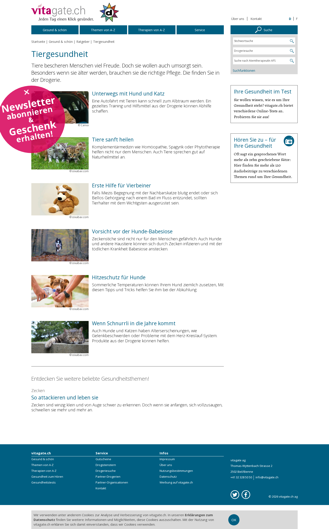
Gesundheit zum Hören (47, 477)
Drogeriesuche (106, 471)
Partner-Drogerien (108, 477)
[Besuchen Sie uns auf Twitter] (235, 494)
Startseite (38, 41)
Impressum (167, 459)
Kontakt (256, 19)
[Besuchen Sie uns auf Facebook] (245, 494)
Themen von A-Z (42, 465)
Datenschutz (168, 477)
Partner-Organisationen (112, 482)
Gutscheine (103, 459)
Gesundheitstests (43, 482)
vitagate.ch (41, 453)
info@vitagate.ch (267, 477)
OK (233, 520)
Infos (164, 453)
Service (102, 453)
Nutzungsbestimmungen (176, 471)
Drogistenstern (106, 465)
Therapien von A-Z (43, 471)
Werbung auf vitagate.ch (176, 482)
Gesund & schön (42, 459)
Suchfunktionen (244, 70)
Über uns (237, 19)
